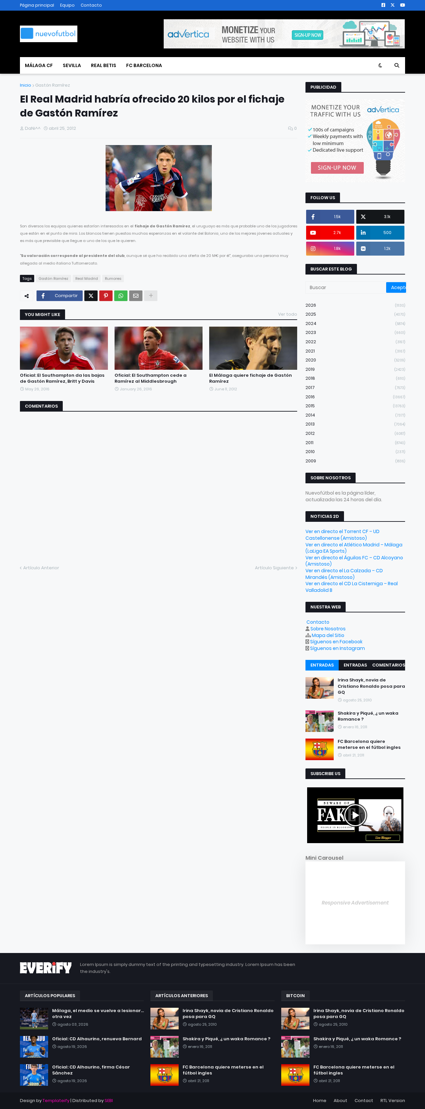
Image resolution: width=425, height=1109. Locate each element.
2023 (355, 332)
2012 (355, 433)
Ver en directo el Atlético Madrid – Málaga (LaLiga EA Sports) (353, 548)
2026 (355, 305)
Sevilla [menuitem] (72, 65)
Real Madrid (86, 278)
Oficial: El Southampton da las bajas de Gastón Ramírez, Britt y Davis (62, 378)
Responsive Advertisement (355, 902)
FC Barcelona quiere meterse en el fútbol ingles (369, 745)
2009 (355, 461)
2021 (355, 351)
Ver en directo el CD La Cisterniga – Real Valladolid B (351, 587)
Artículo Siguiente (274, 568)
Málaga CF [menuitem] (39, 65)
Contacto (91, 5)
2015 (355, 406)
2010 (355, 451)
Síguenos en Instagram (337, 648)
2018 (355, 378)
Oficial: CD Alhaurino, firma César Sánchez (91, 1070)
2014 (355, 415)
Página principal (37, 5)
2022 (355, 342)
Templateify (55, 1100)
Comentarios (388, 665)
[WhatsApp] (121, 295)
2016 (355, 397)
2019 (355, 369)
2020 (355, 360)
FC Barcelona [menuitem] (144, 65)
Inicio (25, 85)
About (340, 1100)
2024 (355, 323)
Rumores (113, 278)
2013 (355, 424)
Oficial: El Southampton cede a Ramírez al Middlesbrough (151, 378)
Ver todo (287, 314)
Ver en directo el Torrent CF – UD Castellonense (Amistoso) (342, 534)
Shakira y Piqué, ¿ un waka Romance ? (368, 716)
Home (319, 1100)
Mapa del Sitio (328, 635)
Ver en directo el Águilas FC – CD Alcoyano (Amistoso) (354, 561)
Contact (364, 1100)
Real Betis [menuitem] (103, 65)
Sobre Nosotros (328, 628)
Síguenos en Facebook (336, 641)
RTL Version (393, 1100)
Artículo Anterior (41, 568)
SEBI (109, 1100)
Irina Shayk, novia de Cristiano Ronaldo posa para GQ (371, 686)
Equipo (67, 5)
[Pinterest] (106, 295)
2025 (355, 314)
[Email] (135, 295)
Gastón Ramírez (52, 85)
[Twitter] (91, 295)
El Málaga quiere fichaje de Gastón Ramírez (250, 378)
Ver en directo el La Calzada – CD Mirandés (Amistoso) (344, 574)
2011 (355, 442)
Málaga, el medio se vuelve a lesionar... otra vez (98, 1014)
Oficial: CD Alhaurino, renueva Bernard (97, 1039)
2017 (355, 387)
